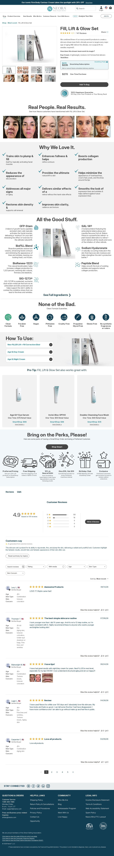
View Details (19, 424)
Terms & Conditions (94, 804)
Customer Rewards (49, 16)
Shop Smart (57, 447)
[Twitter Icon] (38, 786)
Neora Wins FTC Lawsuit (96, 817)
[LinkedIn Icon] (43, 786)
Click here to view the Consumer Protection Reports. (18, 838)
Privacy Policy (36, 813)
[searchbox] (13, 567)
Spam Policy (91, 813)
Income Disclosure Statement (97, 800)
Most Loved (12, 23)
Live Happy (62, 817)
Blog (60, 804)
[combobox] (36, 567)
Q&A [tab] (19, 492)
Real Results (27, 16)
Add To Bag (84, 84)
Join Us (106, 16)
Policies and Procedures (40, 808)
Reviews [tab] (10, 492)
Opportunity (35, 821)
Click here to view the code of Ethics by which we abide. (19, 836)
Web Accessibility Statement (97, 808)
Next (108, 127)
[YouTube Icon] (28, 786)
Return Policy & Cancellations (42, 804)
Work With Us (63, 813)
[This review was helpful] (102, 610)
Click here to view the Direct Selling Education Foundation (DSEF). (22, 840)
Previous (6, 127)
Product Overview (14, 16)
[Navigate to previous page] (41, 772)
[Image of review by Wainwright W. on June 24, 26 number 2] (47, 677)
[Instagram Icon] (48, 786)
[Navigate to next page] (73, 772)
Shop (4, 16)
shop (4, 23)
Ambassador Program (67, 808)
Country (106, 7)
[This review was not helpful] (106, 610)
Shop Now (89, 2)
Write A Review (93, 522)
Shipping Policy (36, 800)
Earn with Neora (63, 16)
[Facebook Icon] (33, 786)
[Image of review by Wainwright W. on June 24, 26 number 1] (35, 677)
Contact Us (34, 817)
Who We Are (37, 16)
